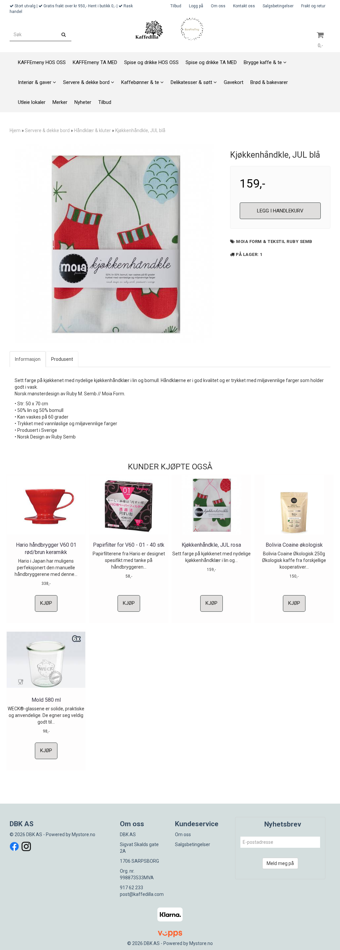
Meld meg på (280, 863)
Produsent (62, 359)
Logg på (196, 6)
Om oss (218, 6)
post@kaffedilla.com (142, 894)
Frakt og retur (313, 6)
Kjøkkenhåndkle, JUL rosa (211, 545)
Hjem (15, 130)
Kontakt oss (244, 6)
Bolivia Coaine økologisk (294, 545)
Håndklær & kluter (92, 130)
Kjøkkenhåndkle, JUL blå (140, 130)
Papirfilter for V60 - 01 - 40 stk (128, 545)
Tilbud (175, 6)
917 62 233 (131, 887)
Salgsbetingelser (278, 6)
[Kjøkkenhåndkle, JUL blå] (114, 243)
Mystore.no (83, 834)
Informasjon (28, 359)
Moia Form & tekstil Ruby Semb (274, 241)
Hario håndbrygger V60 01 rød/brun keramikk (46, 548)
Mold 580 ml (46, 700)
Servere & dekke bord (47, 130)
